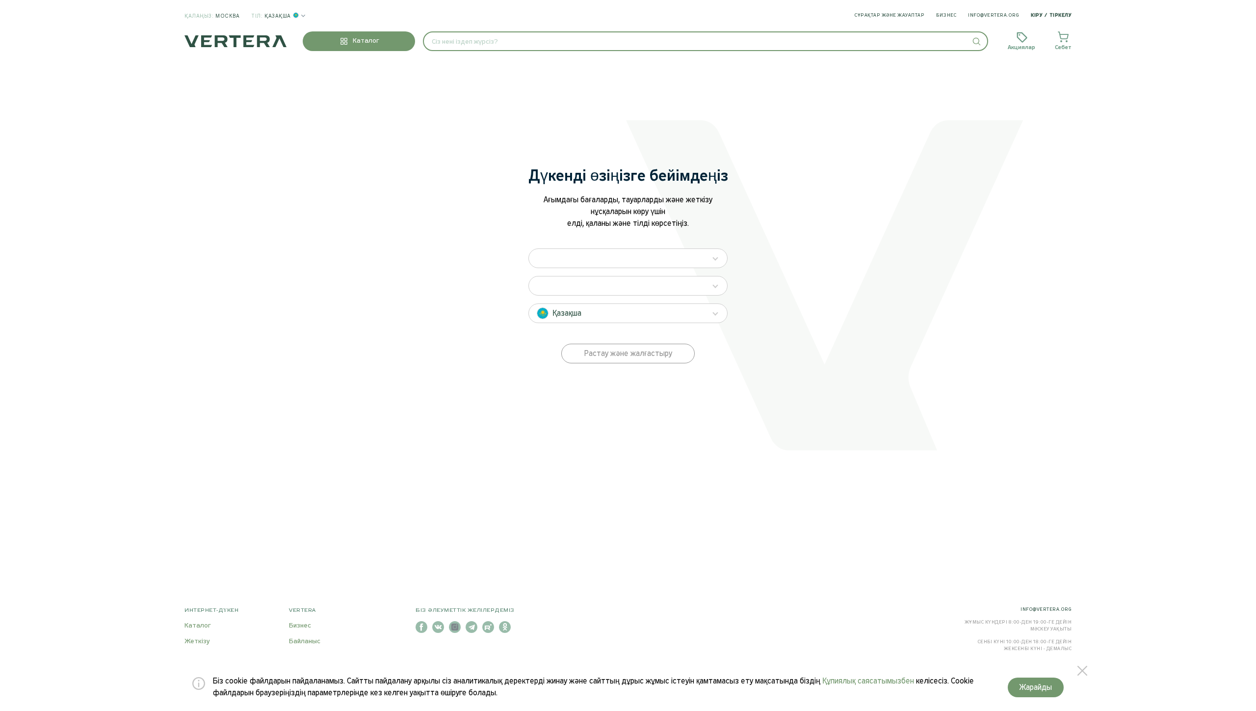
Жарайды (1036, 687)
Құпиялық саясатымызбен (868, 681)
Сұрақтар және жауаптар (889, 15)
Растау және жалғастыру (628, 353)
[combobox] (705, 41)
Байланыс (304, 641)
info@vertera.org (993, 15)
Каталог (197, 626)
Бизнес (946, 15)
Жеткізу (197, 641)
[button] (976, 41)
